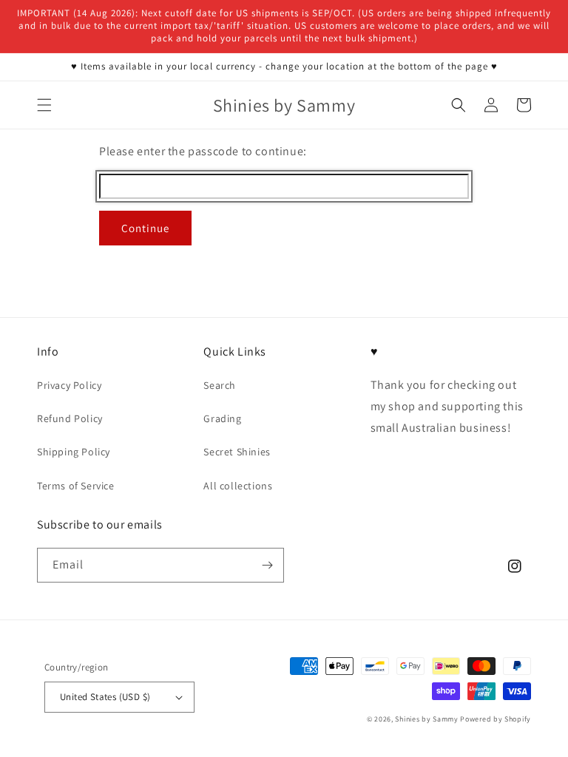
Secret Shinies (236, 451)
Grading (222, 418)
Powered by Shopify (495, 719)
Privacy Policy (69, 385)
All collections (237, 485)
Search (219, 385)
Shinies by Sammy (426, 719)
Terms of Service (76, 485)
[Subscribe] (267, 565)
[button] (44, 105)
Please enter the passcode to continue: (203, 151)
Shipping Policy (73, 451)
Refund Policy (70, 418)
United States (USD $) (105, 696)
